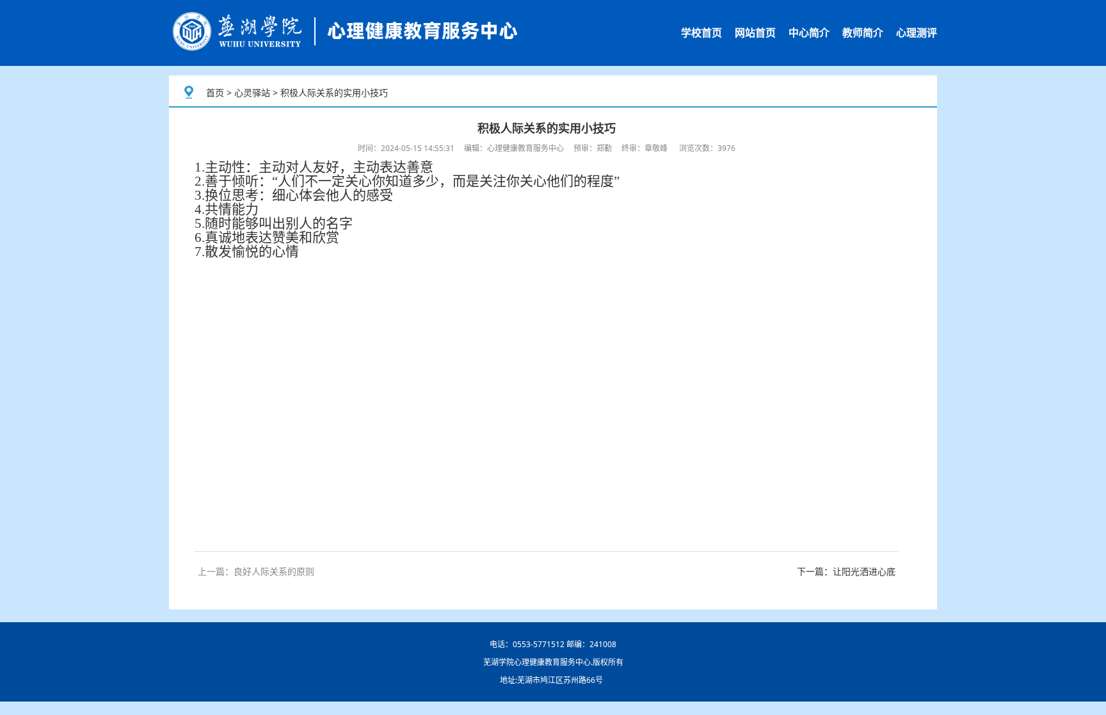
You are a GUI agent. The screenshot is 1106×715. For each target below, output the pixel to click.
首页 (215, 92)
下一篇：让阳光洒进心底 (846, 571)
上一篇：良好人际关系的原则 (256, 571)
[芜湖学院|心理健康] (345, 33)
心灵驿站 (252, 92)
